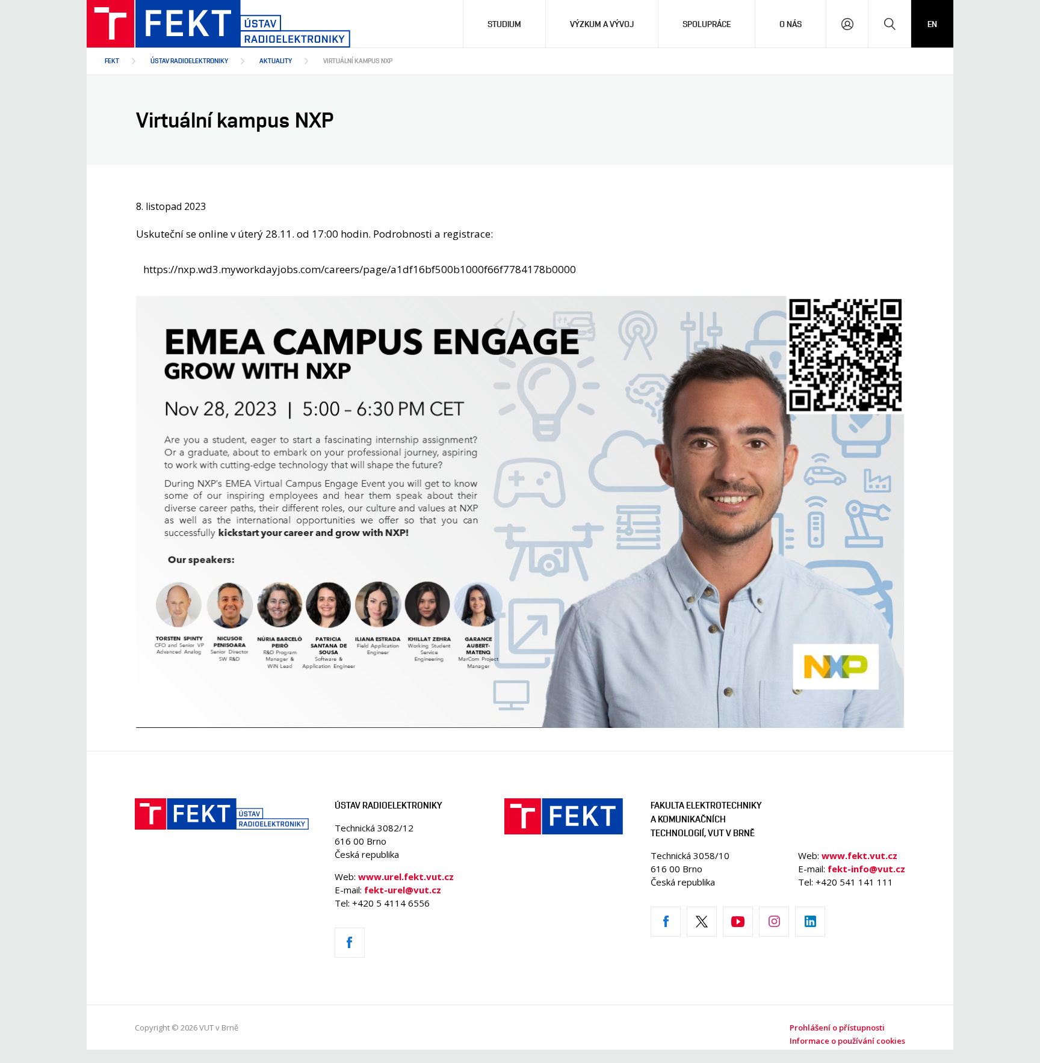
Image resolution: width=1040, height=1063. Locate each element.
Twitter (702, 922)
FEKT (112, 60)
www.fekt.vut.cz (859, 855)
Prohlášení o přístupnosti (837, 1027)
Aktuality (275, 60)
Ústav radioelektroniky (189, 60)
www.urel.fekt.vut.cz (406, 876)
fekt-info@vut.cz (866, 869)
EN (932, 24)
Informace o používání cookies (847, 1040)
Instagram (774, 922)
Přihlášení (847, 24)
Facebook (350, 943)
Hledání (889, 24)
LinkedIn (810, 922)
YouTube (738, 922)
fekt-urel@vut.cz (402, 890)
